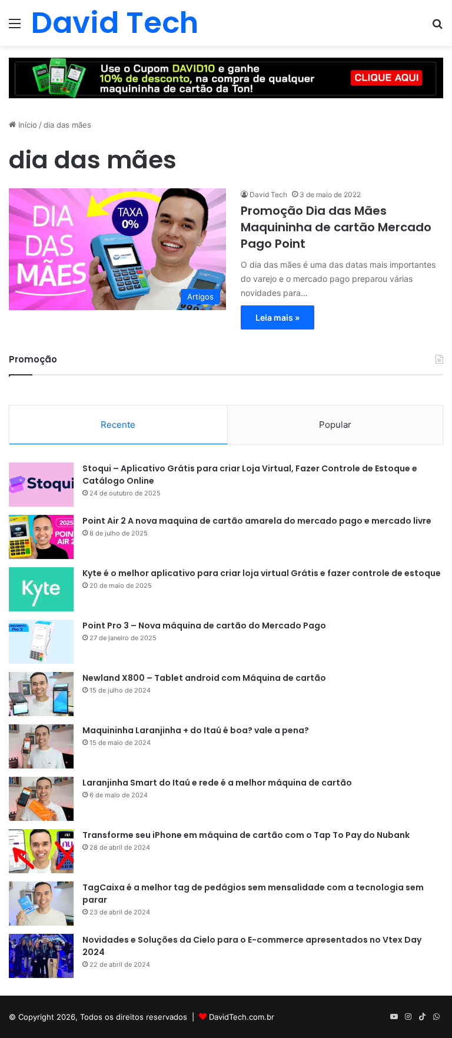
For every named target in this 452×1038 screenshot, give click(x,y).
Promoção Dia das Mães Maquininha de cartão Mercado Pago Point (336, 227)
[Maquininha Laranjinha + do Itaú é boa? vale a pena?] (41, 746)
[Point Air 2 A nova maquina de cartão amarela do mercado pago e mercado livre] (41, 537)
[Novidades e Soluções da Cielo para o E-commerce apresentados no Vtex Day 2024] (41, 956)
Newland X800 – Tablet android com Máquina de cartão (204, 678)
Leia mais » (277, 317)
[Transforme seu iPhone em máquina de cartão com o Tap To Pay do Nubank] (41, 851)
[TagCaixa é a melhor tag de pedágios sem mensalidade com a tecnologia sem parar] (41, 903)
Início (26, 124)
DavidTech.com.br (241, 1017)
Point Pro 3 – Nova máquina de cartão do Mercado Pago (204, 625)
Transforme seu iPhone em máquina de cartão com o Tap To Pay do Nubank (246, 835)
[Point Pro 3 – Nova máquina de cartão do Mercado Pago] (41, 642)
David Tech (268, 194)
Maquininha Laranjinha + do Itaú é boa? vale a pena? (195, 730)
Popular (335, 424)
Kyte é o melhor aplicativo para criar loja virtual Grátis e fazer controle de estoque (261, 573)
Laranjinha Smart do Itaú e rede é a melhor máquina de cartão (217, 783)
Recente (118, 424)
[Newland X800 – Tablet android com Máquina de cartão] (41, 694)
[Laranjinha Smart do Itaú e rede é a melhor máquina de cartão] (41, 799)
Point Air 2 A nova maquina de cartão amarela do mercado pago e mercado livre (256, 521)
